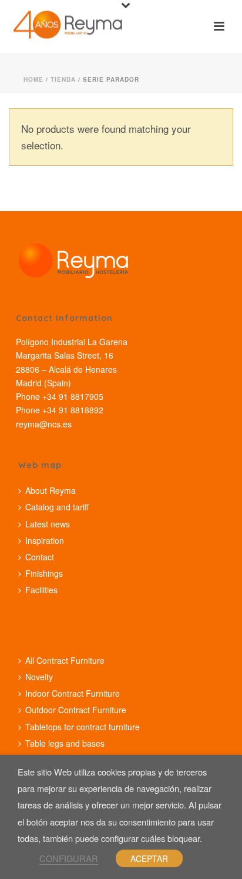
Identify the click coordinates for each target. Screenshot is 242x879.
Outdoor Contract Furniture (75, 710)
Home (33, 79)
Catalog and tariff (57, 507)
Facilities (41, 590)
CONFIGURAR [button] (68, 858)
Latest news (47, 524)
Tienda (63, 79)
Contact (39, 557)
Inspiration (44, 540)
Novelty (39, 677)
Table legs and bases (65, 743)
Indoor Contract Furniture (72, 693)
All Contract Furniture (65, 660)
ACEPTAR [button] (149, 858)
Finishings (44, 573)
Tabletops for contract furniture (82, 727)
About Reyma (50, 490)
